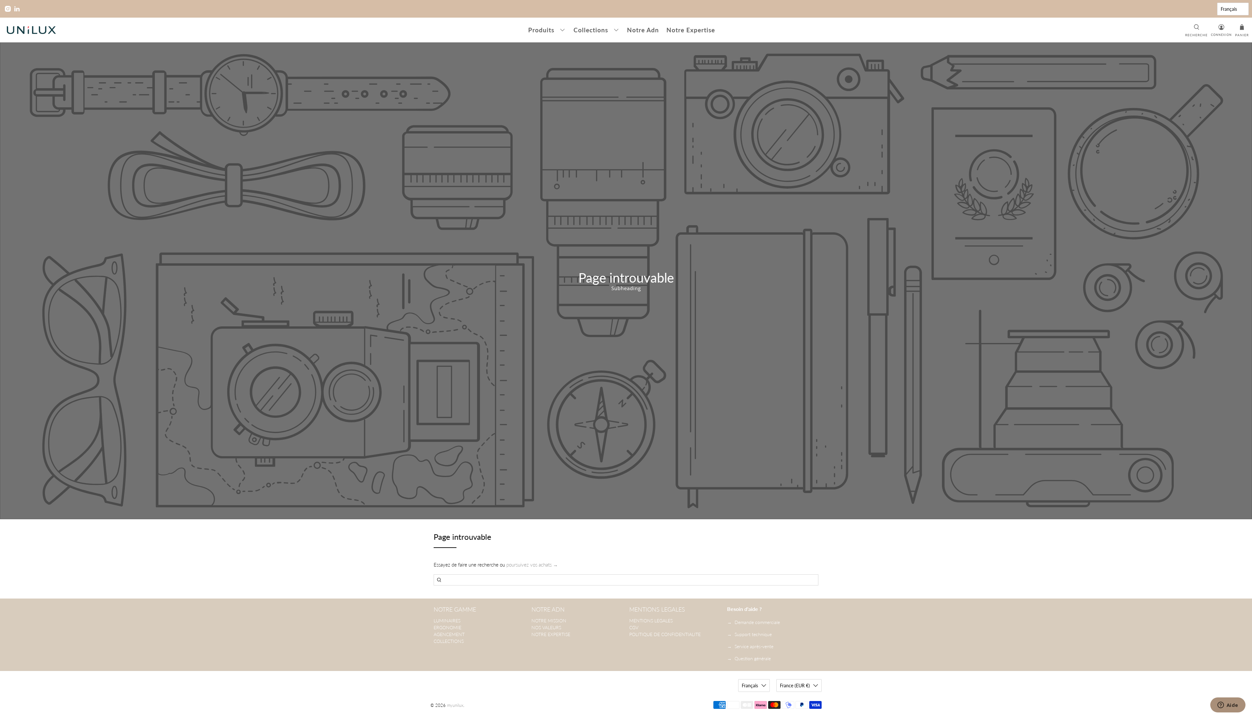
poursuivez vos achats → (532, 565)
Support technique (753, 634)
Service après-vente (754, 646)
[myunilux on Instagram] (8, 9)
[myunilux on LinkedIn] (17, 9)
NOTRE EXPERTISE (550, 634)
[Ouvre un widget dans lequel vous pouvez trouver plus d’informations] (1227, 705)
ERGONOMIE (447, 627)
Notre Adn (643, 30)
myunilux (455, 705)
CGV (633, 627)
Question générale (753, 658)
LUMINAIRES (447, 620)
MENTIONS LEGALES (651, 620)
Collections (591, 30)
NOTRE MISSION (548, 620)
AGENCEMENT (449, 634)
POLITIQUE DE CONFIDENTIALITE (665, 634)
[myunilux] (31, 30)
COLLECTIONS (449, 641)
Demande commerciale (757, 622)
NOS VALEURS (546, 627)
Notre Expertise (690, 30)
